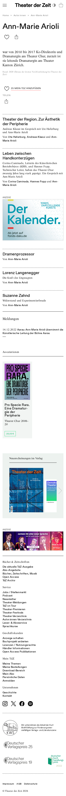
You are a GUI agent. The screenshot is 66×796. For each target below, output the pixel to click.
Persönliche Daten (14, 677)
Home (6, 15)
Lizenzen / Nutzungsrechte (19, 645)
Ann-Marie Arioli (18, 259)
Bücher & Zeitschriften (16, 562)
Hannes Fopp (38, 181)
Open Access (11, 577)
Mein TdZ (8, 658)
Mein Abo (8, 673)
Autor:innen (20, 15)
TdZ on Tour (9, 605)
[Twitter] (13, 703)
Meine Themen (12, 663)
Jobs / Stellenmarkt (14, 592)
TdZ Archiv (9, 580)
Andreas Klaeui (36, 137)
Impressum (8, 783)
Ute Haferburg (16, 137)
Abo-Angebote (12, 570)
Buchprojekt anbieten (16, 641)
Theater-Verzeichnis (15, 616)
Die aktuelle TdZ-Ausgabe (18, 566)
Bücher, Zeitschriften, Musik (20, 573)
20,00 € (10, 434)
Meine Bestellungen (15, 667)
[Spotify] (30, 703)
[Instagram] (5, 703)
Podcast (7, 595)
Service (7, 587)
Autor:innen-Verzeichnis (17, 619)
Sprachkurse (10, 626)
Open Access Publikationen (19, 651)
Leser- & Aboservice (15, 622)
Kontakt (7, 695)
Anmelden (9, 680)
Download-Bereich (14, 670)
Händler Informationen (16, 648)
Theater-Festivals (13, 612)
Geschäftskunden (13, 633)
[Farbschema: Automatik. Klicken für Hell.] (54, 5)
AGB (18, 783)
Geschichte (10, 692)
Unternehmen (10, 687)
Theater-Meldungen (15, 602)
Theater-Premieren (14, 609)
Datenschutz (30, 783)
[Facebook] (22, 703)
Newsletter (9, 599)
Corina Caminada (18, 181)
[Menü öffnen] (5, 5)
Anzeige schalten (13, 638)
